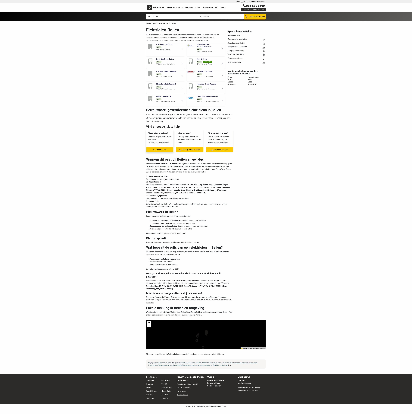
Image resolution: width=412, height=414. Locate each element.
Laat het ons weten (197, 354)
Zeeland (164, 395)
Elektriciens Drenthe (160, 23)
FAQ (216, 7)
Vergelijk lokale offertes (191, 150)
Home (169, 7)
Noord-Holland (151, 391)
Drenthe (198, 315)
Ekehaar (230, 82)
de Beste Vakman (254, 388)
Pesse (230, 77)
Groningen (150, 380)
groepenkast (189, 40)
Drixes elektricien (182, 395)
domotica (178, 40)
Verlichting (189, 7)
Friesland (149, 384)
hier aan (221, 354)
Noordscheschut (253, 77)
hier (229, 365)
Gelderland (165, 380)
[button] (203, 348)
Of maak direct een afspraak (253, 10)
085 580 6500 (255, 6)
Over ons (241, 380)
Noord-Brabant (166, 391)
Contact (222, 7)
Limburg (164, 398)
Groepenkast (178, 7)
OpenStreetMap (253, 348)
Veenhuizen (252, 84)
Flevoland (149, 395)
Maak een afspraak (221, 150)
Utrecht (164, 384)
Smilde (230, 79)
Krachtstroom (208, 7)
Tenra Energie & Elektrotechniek (187, 384)
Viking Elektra (181, 391)
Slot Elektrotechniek (183, 388)
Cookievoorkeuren (214, 386)
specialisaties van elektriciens (174, 233)
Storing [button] (197, 7)
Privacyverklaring (213, 383)
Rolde (250, 82)
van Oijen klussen (182, 380)
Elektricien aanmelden (256, 2)
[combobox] (220, 16)
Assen (250, 79)
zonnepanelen (169, 40)
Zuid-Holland (166, 388)
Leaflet (244, 348)
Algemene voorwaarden (216, 380)
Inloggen (241, 2)
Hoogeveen (231, 84)
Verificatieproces (244, 383)
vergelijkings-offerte (170, 242)
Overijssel (150, 398)
